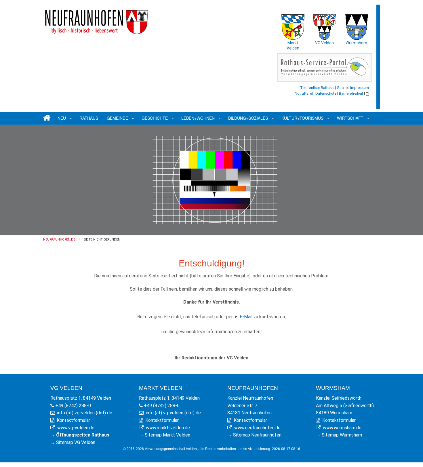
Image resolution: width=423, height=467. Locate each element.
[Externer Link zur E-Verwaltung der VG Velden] (325, 66)
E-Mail (246, 316)
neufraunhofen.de (59, 239)
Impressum (359, 87)
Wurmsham (356, 43)
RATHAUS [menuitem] (88, 118)
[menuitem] (46, 118)
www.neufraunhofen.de (257, 427)
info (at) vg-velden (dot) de (84, 412)
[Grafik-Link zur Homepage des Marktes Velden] (292, 25)
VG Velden (324, 43)
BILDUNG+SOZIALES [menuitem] (248, 118)
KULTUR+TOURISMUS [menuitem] (302, 118)
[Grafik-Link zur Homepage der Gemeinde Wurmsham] (356, 25)
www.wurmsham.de (342, 427)
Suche (342, 87)
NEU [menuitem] (62, 118)
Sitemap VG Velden (75, 442)
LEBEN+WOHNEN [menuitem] (198, 118)
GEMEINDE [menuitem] (117, 118)
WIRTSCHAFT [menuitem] (350, 118)
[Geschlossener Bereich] (367, 93)
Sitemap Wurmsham (342, 435)
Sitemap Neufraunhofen (257, 435)
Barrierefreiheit (351, 93)
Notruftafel (304, 93)
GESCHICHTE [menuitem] (155, 118)
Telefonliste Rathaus (317, 87)
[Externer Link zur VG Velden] (324, 25)
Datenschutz (325, 93)
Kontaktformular (73, 420)
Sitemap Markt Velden (167, 435)
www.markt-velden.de (168, 427)
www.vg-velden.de (75, 427)
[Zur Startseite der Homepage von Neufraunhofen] (96, 19)
